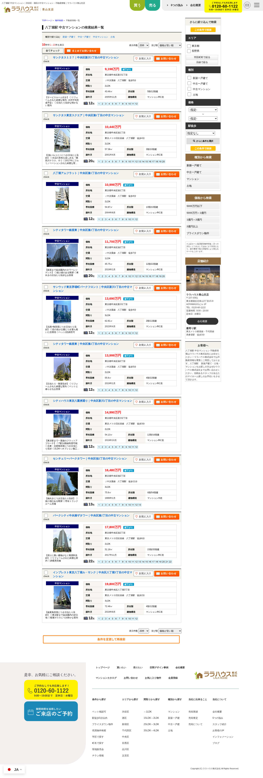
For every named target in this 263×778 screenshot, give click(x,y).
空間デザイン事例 (159, 667)
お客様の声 (218, 730)
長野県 (195, 50)
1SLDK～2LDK (151, 718)
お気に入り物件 (153, 678)
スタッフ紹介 (220, 724)
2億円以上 (192, 226)
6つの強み (177, 5)
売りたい (138, 667)
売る (152, 5)
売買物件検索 (99, 730)
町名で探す (98, 743)
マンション (193, 179)
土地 (112, 37)
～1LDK (148, 711)
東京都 (195, 45)
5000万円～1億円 (196, 212)
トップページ (103, 667)
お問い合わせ (131, 678)
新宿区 (125, 724)
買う (137, 5)
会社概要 (195, 5)
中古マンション (100, 37)
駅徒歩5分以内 (99, 718)
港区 (124, 718)
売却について (196, 724)
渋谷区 (125, 711)
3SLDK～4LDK (151, 730)
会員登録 (173, 678)
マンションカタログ (106, 678)
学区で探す (98, 736)
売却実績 (193, 711)
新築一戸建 (174, 718)
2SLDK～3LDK (151, 724)
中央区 (125, 736)
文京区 (125, 755)
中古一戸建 (174, 724)
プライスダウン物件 (198, 233)
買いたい (121, 667)
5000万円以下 (194, 206)
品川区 (125, 749)
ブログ (216, 743)
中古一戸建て (84, 37)
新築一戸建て (69, 37)
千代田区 (126, 730)
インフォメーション (223, 736)
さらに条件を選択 (204, 141)
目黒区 (125, 743)
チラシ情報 (98, 755)
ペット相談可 (99, 711)
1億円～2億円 (194, 219)
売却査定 (193, 718)
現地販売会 (98, 749)
